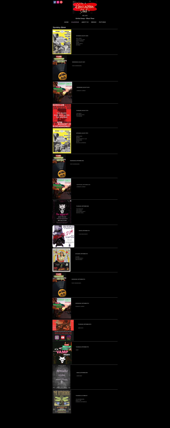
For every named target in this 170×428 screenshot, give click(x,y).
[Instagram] (58, 2)
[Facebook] (54, 2)
